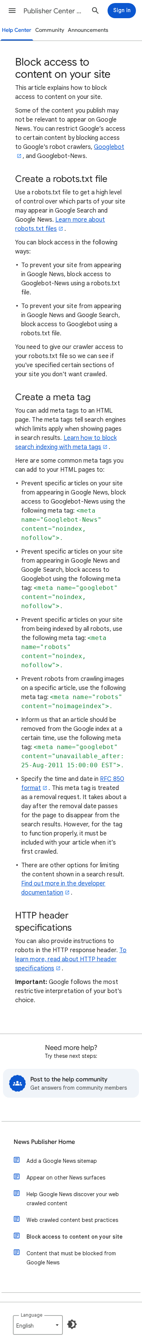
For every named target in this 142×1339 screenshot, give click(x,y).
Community (49, 30)
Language (31, 1315)
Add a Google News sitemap (62, 1161)
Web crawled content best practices (72, 1220)
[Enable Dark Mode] (72, 1324)
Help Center (16, 30)
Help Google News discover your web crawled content (73, 1199)
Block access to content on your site (75, 1236)
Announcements (88, 30)
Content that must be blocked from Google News (71, 1258)
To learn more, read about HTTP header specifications (70, 959)
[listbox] (38, 1325)
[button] (12, 11)
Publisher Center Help (54, 11)
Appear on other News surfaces (66, 1177)
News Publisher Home (44, 1142)
